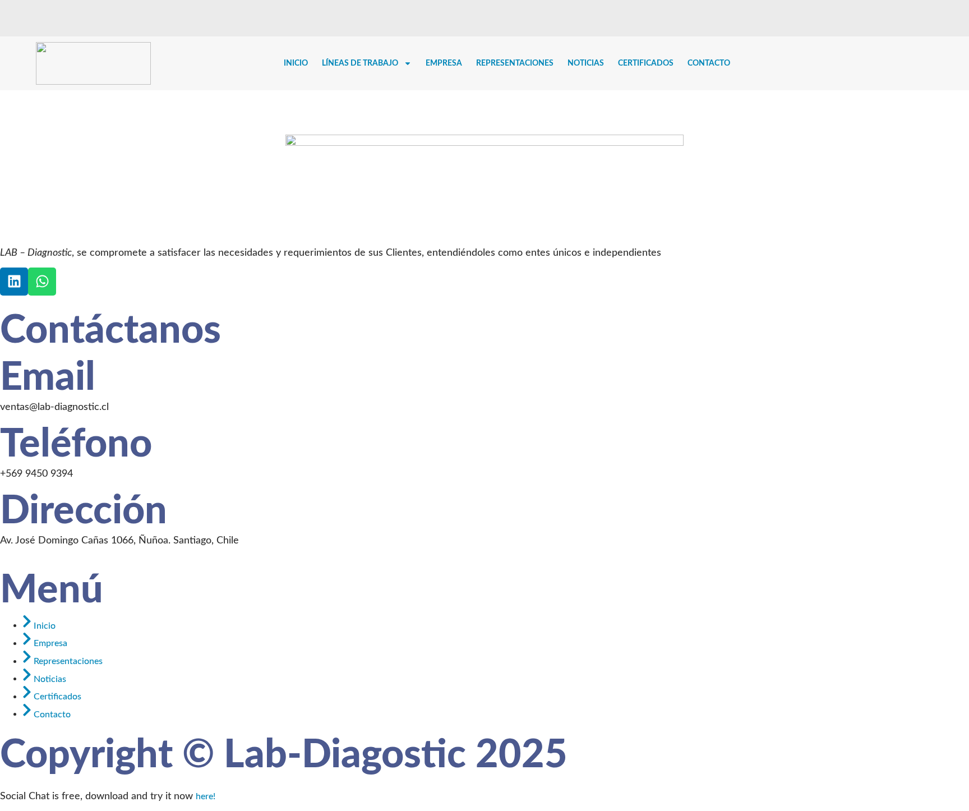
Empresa (444, 63)
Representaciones (514, 63)
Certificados (645, 63)
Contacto (708, 63)
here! (205, 796)
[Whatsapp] (42, 282)
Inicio (296, 63)
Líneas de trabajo (360, 63)
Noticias (585, 63)
